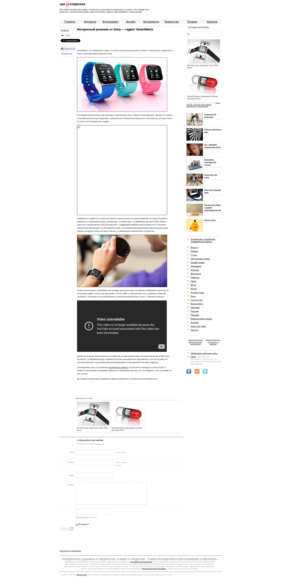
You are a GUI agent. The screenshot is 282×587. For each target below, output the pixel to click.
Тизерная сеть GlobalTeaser (197, 106)
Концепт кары (197, 292)
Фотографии (110, 21)
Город (193, 281)
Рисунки (195, 311)
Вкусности (196, 274)
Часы (193, 356)
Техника (192, 21)
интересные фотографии (154, 569)
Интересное (82, 575)
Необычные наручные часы (204, 353)
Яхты (193, 296)
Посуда (194, 330)
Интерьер (90, 21)
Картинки (195, 307)
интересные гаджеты (118, 367)
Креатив (212, 21)
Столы (194, 255)
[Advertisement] (114, 37)
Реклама (195, 315)
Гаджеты (69, 21)
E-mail (71, 462)
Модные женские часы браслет (195, 343)
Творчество (171, 21)
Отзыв (71, 485)
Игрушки (195, 270)
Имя (72, 452)
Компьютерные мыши (201, 319)
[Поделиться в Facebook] (68, 48)
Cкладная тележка (195, 340)
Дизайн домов (197, 262)
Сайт (71, 475)
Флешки (194, 322)
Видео (194, 289)
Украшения (196, 266)
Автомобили (151, 21)
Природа (195, 277)
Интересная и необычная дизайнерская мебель (203, 240)
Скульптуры (197, 300)
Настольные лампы (200, 259)
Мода (193, 285)
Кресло (194, 247)
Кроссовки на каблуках (213, 343)
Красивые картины (213, 340)
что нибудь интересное (141, 562)
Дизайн (130, 21)
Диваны (194, 251)
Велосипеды (197, 304)
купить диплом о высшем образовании (203, 104)
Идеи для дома (198, 326)
